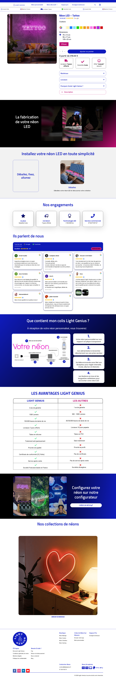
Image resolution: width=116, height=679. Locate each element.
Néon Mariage (62, 635)
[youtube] (28, 670)
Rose (91, 27)
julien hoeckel (53, 296)
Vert (78, 27)
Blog (32, 658)
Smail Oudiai (23, 256)
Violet (98, 27)
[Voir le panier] (100, 5)
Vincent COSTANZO (86, 256)
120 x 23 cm (67, 39)
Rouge (101, 27)
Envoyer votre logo (79, 638)
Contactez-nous (64, 664)
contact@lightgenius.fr (65, 667)
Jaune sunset (84, 27)
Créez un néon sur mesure (80, 634)
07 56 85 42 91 (63, 669)
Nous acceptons (87, 664)
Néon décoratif (51, 5)
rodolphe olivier (54, 256)
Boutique (62, 633)
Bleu (71, 27)
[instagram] (19, 670)
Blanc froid (64, 27)
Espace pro (64, 5)
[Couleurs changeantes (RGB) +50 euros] (61, 27)
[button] (69, 18)
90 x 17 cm (66, 37)
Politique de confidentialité (19, 658)
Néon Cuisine (62, 638)
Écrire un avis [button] (96, 249)
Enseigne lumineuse (78, 5)
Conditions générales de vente (21, 653)
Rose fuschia (95, 27)
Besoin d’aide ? (36, 648)
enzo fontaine (23, 274)
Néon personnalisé (37, 5)
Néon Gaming (62, 643)
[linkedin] (23, 670)
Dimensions (63, 32)
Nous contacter (35, 656)
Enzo (81, 274)
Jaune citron (81, 27)
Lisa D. (51, 276)
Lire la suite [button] (18, 287)
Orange (88, 27)
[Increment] (65, 51)
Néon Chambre (63, 640)
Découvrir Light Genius (18, 651)
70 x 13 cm (66, 35)
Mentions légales (17, 656)
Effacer (64, 44)
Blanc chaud (67, 27)
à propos (16, 648)
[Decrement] (60, 51)
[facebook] (14, 670)
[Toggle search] (95, 5)
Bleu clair (74, 27)
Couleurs (62, 21)
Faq (32, 651)
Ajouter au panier (87, 51)
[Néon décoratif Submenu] (58, 5)
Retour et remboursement (38, 653)
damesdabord (23, 294)
